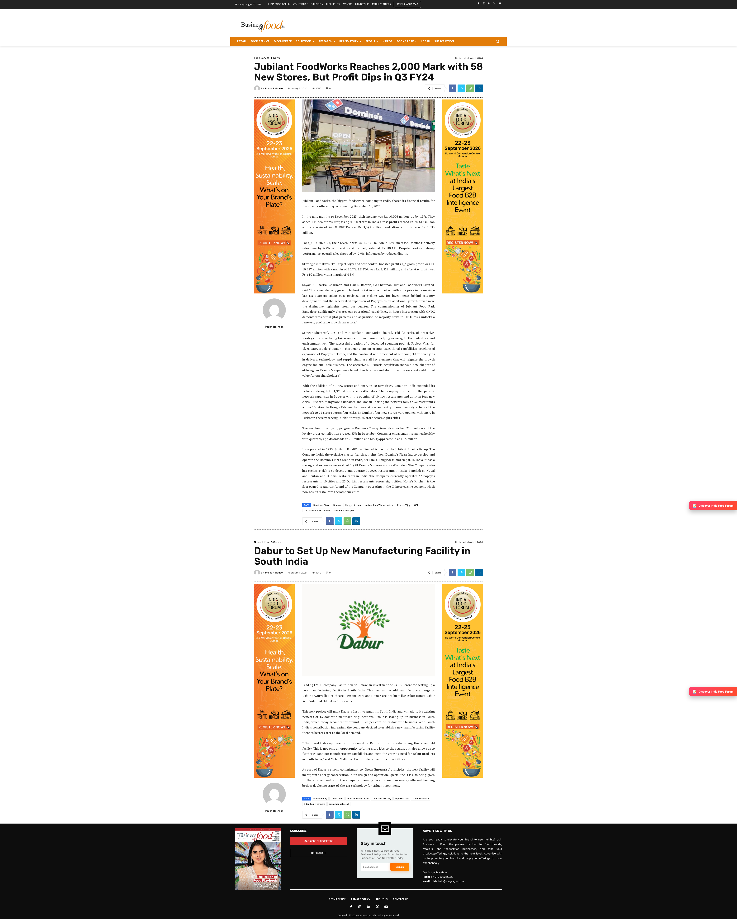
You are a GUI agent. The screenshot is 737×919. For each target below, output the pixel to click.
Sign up (400, 866)
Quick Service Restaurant (317, 510)
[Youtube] (500, 4)
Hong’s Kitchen (353, 505)
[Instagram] (484, 4)
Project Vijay (403, 505)
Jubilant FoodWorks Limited (379, 505)
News (276, 58)
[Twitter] (494, 4)
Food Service (261, 58)
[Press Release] (257, 88)
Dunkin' (337, 505)
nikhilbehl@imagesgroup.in (448, 881)
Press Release (274, 88)
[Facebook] (478, 4)
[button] (497, 41)
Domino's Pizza (321, 505)
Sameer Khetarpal (344, 510)
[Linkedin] (489, 4)
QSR (416, 505)
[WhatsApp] (470, 88)
